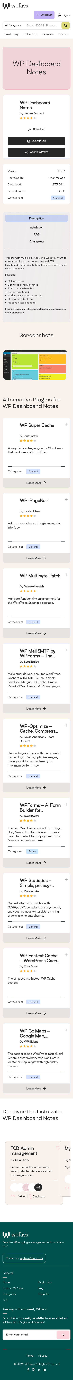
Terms (29, 1355)
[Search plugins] (65, 25)
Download (38, 129)
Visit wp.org (38, 141)
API (5, 1299)
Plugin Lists (45, 1282)
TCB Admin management (24, 1151)
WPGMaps (31, 1041)
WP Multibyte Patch (40, 575)
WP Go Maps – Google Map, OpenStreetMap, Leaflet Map (36, 1038)
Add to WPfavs (38, 152)
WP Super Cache (37, 425)
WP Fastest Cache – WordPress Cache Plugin (40, 960)
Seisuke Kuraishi (34, 586)
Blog (40, 1288)
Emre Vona (31, 966)
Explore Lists (30, 34)
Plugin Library (11, 34)
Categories (48, 34)
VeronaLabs (31, 891)
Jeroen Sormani (34, 113)
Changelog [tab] (37, 241)
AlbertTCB (22, 1160)
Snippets (63, 34)
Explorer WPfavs (13, 1288)
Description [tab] (36, 218)
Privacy (42, 1355)
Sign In (66, 15)
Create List (46, 15)
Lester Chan (32, 511)
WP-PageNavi (34, 500)
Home (6, 1282)
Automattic (31, 435)
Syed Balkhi (31, 661)
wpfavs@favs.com (31, 1258)
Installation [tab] (36, 227)
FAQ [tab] (37, 234)
